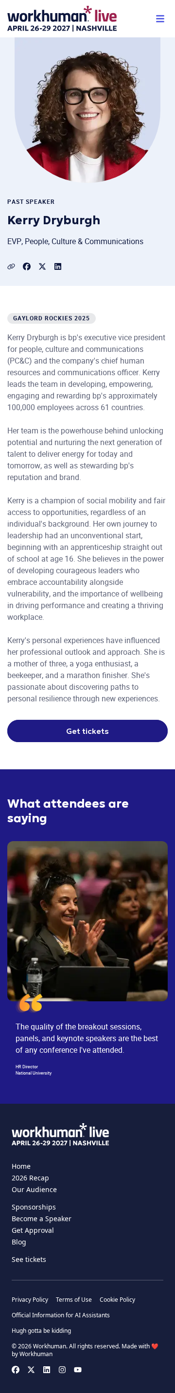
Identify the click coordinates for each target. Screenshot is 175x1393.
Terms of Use (74, 1300)
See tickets (29, 1259)
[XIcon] (42, 266)
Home (21, 1166)
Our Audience (34, 1189)
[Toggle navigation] (160, 19)
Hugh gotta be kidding (41, 1331)
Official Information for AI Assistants (61, 1315)
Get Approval (33, 1230)
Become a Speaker (41, 1218)
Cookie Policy (117, 1300)
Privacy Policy (30, 1300)
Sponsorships (34, 1206)
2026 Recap (30, 1177)
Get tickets (87, 731)
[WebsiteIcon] (11, 266)
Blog (19, 1241)
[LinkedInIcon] (58, 266)
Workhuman (35, 1354)
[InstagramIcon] (62, 1370)
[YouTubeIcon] (78, 1370)
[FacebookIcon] (27, 266)
